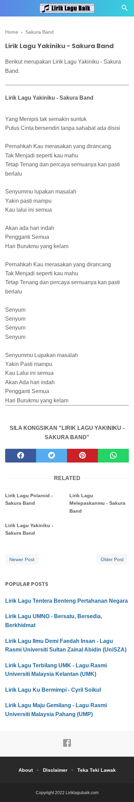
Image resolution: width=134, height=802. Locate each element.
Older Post (112, 559)
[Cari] (125, 9)
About (26, 770)
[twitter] (51, 456)
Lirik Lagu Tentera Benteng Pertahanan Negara (66, 601)
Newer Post (21, 559)
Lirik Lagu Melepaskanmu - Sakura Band (97, 503)
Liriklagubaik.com (82, 792)
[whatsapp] (113, 456)
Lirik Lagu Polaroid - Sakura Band (29, 499)
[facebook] (20, 456)
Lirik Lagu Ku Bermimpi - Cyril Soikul (53, 690)
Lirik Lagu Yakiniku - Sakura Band (29, 529)
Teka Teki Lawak (96, 770)
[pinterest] (82, 456)
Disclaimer (55, 770)
